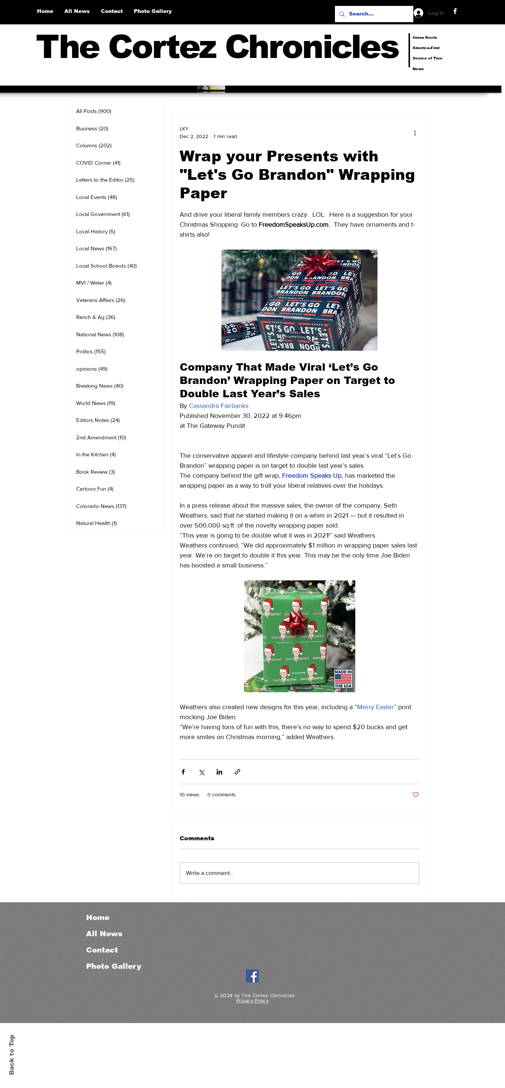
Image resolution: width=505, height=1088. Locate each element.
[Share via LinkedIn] (219, 771)
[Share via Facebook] (183, 771)
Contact (102, 950)
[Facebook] (455, 11)
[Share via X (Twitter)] (201, 771)
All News (104, 934)
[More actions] (414, 132)
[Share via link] (237, 771)
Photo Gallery (113, 966)
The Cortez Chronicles (217, 46)
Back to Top (11, 1055)
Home (97, 917)
